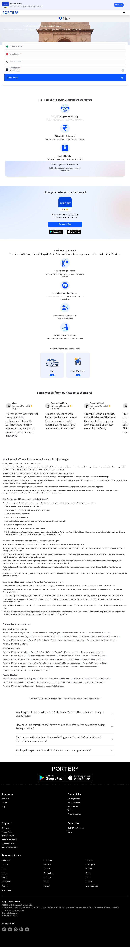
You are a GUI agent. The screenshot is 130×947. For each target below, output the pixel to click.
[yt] (27, 929)
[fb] (4, 929)
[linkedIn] (21, 929)
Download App (65, 224)
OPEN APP (118, 5)
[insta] (16, 929)
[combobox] (61, 46)
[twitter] (10, 929)
